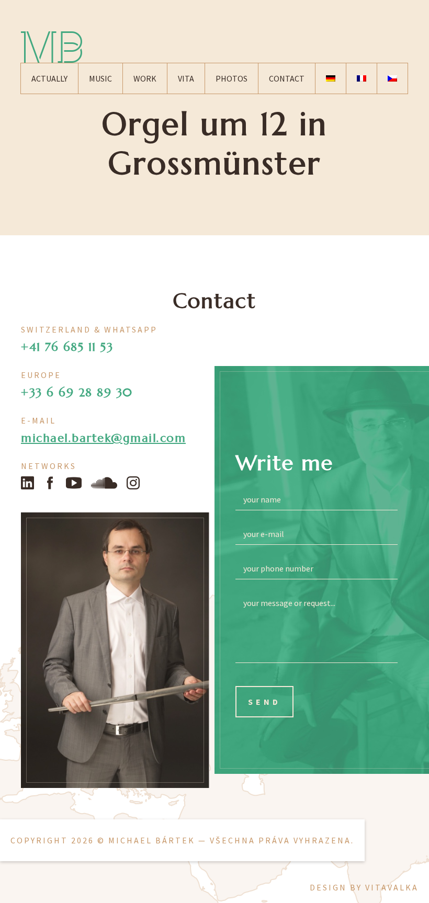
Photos (231, 78)
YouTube (74, 482)
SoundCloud (104, 482)
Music (100, 78)
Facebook (50, 482)
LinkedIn (27, 482)
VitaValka (392, 887)
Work (144, 78)
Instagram (133, 482)
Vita (186, 78)
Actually (49, 78)
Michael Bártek (51, 47)
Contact (286, 78)
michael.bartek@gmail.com (103, 438)
